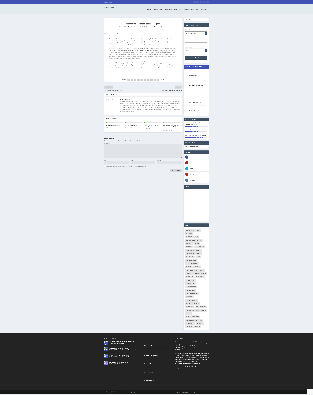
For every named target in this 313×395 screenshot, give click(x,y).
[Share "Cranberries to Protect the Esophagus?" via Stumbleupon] (151, 79)
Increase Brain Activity (191, 130)
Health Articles (171, 9)
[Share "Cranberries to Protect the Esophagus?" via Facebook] (128, 79)
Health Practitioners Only (110, 2)
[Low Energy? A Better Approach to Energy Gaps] (106, 343)
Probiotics (200, 323)
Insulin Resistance (192, 293)
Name (106, 160)
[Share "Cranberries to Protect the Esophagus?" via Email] (154, 79)
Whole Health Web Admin (130, 27)
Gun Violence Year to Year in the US (118, 362)
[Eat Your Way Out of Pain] (133, 122)
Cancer (198, 250)
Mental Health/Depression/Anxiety (123, 349)
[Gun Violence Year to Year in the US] (106, 363)
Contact (204, 9)
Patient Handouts (120, 343)
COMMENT (107, 143)
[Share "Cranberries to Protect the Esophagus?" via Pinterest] (141, 79)
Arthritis (189, 243)
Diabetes (189, 267)
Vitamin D (197, 327)
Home (149, 9)
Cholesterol (190, 257)
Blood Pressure (199, 247)
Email (133, 160)
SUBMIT (287, 387)
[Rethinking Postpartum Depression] (106, 349)
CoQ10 (198, 257)
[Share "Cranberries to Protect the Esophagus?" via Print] (158, 79)
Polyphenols (190, 323)
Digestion (197, 267)
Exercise (201, 270)
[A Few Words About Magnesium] (114, 122)
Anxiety (199, 240)
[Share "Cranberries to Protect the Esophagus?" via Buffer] (148, 79)
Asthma (196, 243)
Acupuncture (190, 230)
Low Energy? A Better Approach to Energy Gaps (121, 341)
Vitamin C (189, 327)
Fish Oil (188, 273)
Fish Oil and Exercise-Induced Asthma (195, 135)
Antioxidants (148, 27)
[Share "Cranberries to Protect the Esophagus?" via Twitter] (132, 79)
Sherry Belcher (193, 75)
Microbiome (190, 307)
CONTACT (192, 392)
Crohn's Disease (191, 260)
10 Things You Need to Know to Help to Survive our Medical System (171, 127)
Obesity (203, 310)
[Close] (269, 369)
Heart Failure (190, 280)
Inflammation (190, 290)
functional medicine (199, 273)
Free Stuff (195, 9)
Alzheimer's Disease (192, 237)
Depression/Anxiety (192, 263)
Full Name (272, 381)
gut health (189, 277)
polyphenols (141, 48)
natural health (201, 307)
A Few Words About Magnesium (114, 125)
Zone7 (136, 392)
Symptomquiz (184, 9)
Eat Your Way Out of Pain (131, 125)
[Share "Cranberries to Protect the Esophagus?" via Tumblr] (138, 79)
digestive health (191, 270)
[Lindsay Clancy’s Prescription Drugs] (106, 356)
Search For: (188, 30)
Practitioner (158, 9)
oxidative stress (191, 320)
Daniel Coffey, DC (193, 94)
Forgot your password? (196, 216)
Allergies (189, 233)
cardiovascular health (193, 253)
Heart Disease (199, 277)
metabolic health (191, 300)
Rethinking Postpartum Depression (118, 348)
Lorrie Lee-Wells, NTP (195, 102)
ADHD (198, 230)
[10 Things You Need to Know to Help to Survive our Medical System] (171, 122)
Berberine (189, 247)
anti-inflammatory (124, 64)
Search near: (188, 47)
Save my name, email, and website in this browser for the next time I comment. (126, 166)
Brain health (190, 250)
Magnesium (189, 297)
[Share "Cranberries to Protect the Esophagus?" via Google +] (135, 79)
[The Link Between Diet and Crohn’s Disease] (152, 122)
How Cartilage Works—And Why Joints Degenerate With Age (195, 123)
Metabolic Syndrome (192, 303)
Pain (200, 320)
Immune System (191, 287)
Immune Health (190, 283)
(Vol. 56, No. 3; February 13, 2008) (130, 50)
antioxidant (115, 64)
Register (202, 211)
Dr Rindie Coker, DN (194, 111)
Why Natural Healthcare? (191, 146)
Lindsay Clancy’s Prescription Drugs (119, 355)
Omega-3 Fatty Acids (192, 317)
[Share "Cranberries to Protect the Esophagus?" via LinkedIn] (145, 79)
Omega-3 (188, 313)
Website (159, 160)
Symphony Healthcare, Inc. (196, 85)
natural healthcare (192, 310)
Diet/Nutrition (155, 27)
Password (188, 199)
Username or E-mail (191, 192)
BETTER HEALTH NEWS (183, 392)
